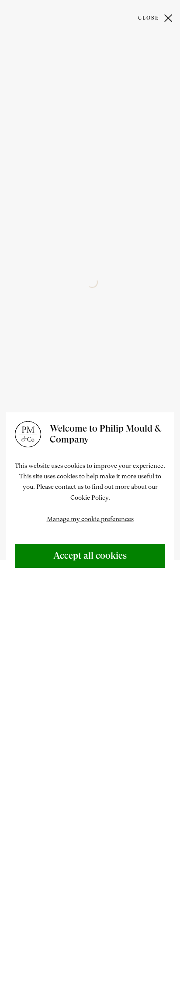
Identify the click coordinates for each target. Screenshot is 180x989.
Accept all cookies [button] (90, 555)
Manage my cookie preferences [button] (90, 518)
